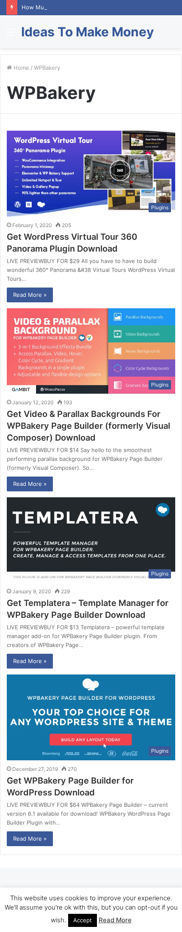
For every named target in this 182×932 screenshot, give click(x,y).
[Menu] (10, 34)
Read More (115, 920)
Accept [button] (82, 920)
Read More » (30, 294)
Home (20, 67)
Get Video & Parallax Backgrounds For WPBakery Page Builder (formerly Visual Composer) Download (88, 426)
